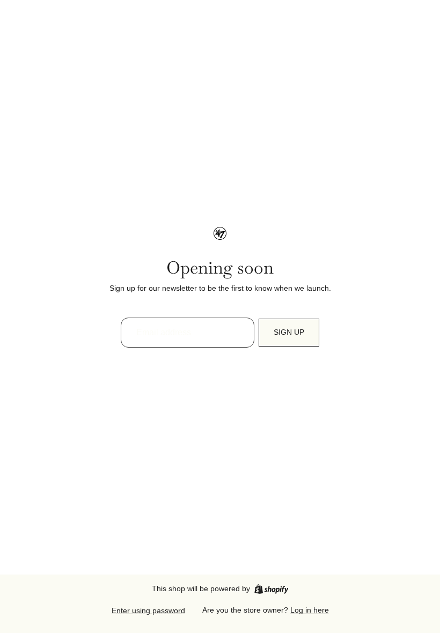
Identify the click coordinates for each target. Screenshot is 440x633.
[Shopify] (271, 589)
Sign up (289, 332)
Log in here (309, 610)
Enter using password (148, 610)
